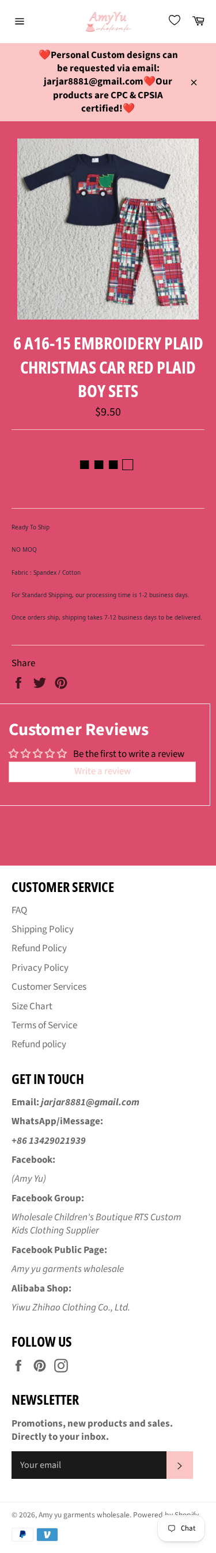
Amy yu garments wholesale (84, 1514)
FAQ (19, 910)
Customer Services (49, 987)
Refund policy (39, 1044)
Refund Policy (39, 948)
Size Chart (32, 1006)
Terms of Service (44, 1025)
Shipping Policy (43, 929)
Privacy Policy (40, 968)
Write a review (102, 771)
